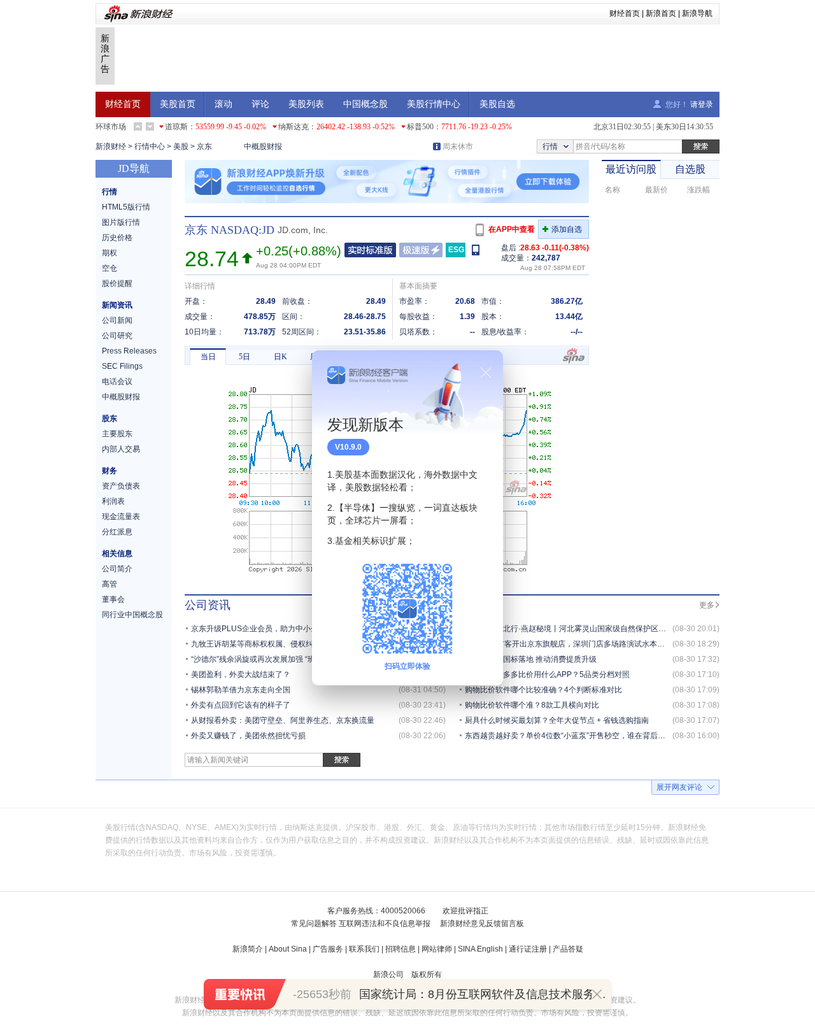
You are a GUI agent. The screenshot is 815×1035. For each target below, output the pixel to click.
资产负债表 (121, 486)
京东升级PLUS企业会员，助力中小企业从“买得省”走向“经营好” (298, 628)
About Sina (288, 949)
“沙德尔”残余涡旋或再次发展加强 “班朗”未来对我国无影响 (288, 659)
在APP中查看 (511, 229)
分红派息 (117, 531)
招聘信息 (400, 949)
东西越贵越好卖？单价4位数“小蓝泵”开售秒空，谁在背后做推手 (573, 735)
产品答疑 (568, 949)
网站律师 (437, 949)
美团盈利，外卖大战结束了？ (240, 674)
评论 (260, 104)
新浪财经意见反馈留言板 (482, 923)
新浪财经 (111, 146)
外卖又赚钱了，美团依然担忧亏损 (248, 735)
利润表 (113, 501)
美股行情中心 (433, 104)
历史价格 (117, 237)
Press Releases (129, 350)
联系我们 (364, 949)
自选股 (690, 169)
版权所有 (426, 974)
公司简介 (117, 568)
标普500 (420, 126)
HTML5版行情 (126, 207)
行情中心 (149, 146)
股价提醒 (117, 283)
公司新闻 (117, 320)
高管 (109, 584)
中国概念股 (365, 104)
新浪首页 (661, 13)
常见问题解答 (314, 923)
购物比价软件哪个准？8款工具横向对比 (532, 705)
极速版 (421, 250)
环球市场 (111, 126)
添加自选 (566, 229)
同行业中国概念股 (132, 614)
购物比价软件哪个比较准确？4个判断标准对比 (543, 689)
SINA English (480, 949)
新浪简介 (247, 949)
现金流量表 (121, 516)
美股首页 (177, 104)
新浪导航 (697, 13)
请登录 (701, 104)
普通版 (370, 250)
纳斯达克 (293, 126)
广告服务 (328, 949)
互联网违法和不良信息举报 (384, 923)
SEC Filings (122, 366)
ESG (456, 249)
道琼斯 (176, 126)
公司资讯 (207, 605)
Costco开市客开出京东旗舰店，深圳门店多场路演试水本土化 (568, 643)
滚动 (223, 104)
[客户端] (476, 249)
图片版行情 (121, 222)
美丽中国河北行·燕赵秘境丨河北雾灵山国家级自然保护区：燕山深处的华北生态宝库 (607, 628)
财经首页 (624, 13)
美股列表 (306, 104)
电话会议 (117, 381)
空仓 (109, 268)
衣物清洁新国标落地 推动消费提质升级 (531, 659)
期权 (109, 252)
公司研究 (117, 335)
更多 (706, 605)
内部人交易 (121, 449)
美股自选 (497, 104)
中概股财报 (263, 146)
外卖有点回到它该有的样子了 (240, 705)
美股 (180, 146)
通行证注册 (528, 949)
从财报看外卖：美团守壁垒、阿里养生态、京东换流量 (282, 720)
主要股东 (117, 433)
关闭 (486, 372)
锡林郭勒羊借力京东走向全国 (240, 689)
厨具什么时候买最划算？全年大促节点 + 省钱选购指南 (557, 720)
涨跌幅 (698, 189)
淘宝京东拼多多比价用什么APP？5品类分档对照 (547, 674)
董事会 (113, 599)
